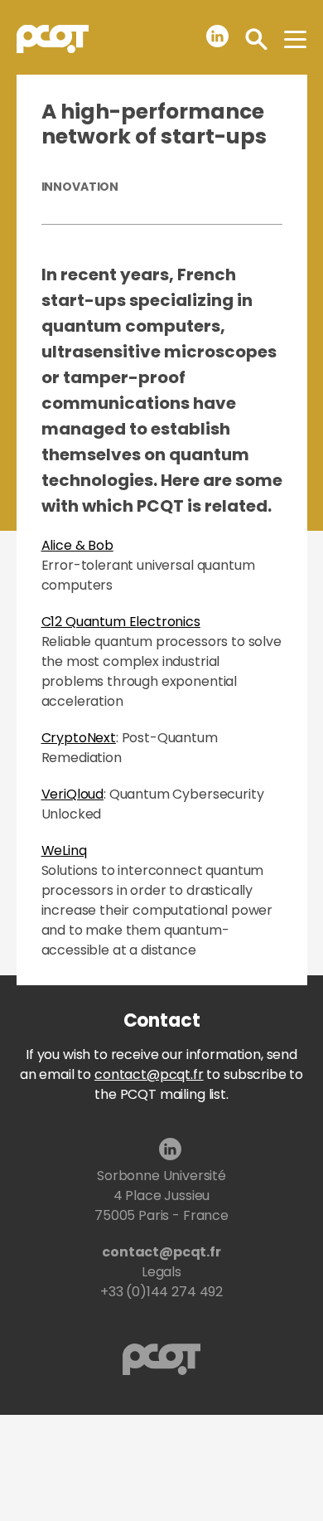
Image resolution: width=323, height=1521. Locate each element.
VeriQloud (72, 794)
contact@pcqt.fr (149, 1074)
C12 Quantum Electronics (120, 621)
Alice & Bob (77, 545)
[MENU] (295, 39)
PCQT (53, 39)
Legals (161, 1271)
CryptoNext (78, 737)
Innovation (80, 186)
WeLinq (64, 850)
